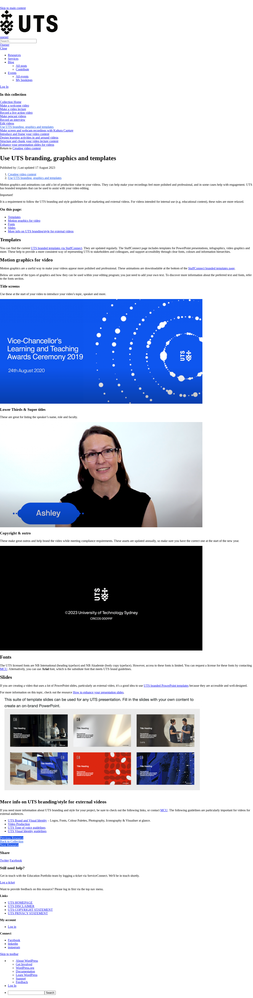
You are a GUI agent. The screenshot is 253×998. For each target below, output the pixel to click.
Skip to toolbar (9, 954)
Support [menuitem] (21, 978)
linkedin (13, 943)
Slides (11, 227)
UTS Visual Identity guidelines (27, 831)
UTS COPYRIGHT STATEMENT (30, 909)
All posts (21, 65)
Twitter (4, 860)
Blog (11, 62)
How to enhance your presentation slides (98, 692)
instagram (14, 947)
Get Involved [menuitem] (24, 964)
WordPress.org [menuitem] (25, 968)
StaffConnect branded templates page (211, 268)
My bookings (24, 80)
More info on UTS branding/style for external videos (41, 231)
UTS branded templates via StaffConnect (56, 248)
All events (22, 76)
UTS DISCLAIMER (21, 906)
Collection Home (10, 102)
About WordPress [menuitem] (27, 960)
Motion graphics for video (24, 220)
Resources (14, 55)
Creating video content (26, 148)
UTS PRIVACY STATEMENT (28, 913)
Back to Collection (11, 841)
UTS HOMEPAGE (20, 902)
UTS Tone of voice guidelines (26, 827)
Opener (4, 44)
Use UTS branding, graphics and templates (34, 178)
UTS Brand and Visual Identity (27, 820)
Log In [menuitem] (12, 985)
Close (3, 48)
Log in (12, 926)
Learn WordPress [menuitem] (26, 975)
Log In (4, 86)
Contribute (22, 69)
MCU (3, 669)
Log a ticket (7, 882)
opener (4, 37)
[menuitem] (130, 993)
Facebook (16, 860)
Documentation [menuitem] (25, 971)
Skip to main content (13, 8)
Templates (14, 217)
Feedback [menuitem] (22, 982)
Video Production (19, 824)
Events (12, 73)
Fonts (11, 224)
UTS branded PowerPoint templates (166, 685)
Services (13, 58)
